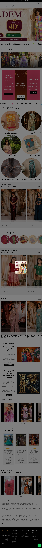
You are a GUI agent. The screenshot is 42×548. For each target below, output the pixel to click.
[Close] (26, 263)
